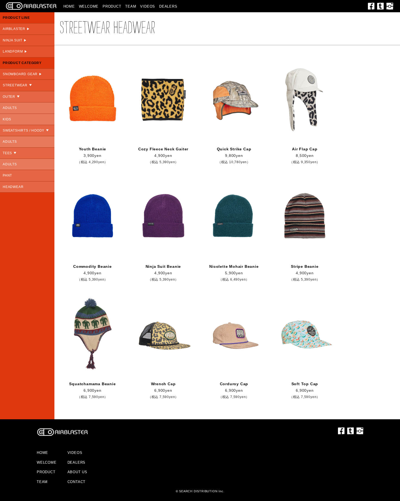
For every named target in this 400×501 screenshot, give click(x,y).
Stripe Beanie (304, 266)
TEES (7, 153)
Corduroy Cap (234, 384)
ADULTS (10, 108)
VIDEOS (147, 6)
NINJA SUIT (12, 40)
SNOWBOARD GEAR (20, 74)
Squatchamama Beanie (92, 384)
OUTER (9, 97)
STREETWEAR (15, 85)
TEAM (130, 6)
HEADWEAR (13, 187)
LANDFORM (13, 51)
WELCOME (89, 6)
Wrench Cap (163, 384)
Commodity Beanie (92, 266)
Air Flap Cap (305, 149)
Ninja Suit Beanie (163, 266)
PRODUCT (112, 6)
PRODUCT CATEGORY (22, 63)
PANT (7, 175)
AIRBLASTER (14, 29)
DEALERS (168, 6)
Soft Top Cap (304, 384)
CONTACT (76, 482)
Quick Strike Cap (234, 149)
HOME (69, 6)
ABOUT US (77, 472)
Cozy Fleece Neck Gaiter (163, 149)
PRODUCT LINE (16, 18)
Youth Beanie (92, 149)
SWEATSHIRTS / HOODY (23, 130)
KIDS (7, 119)
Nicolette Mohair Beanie (234, 266)
